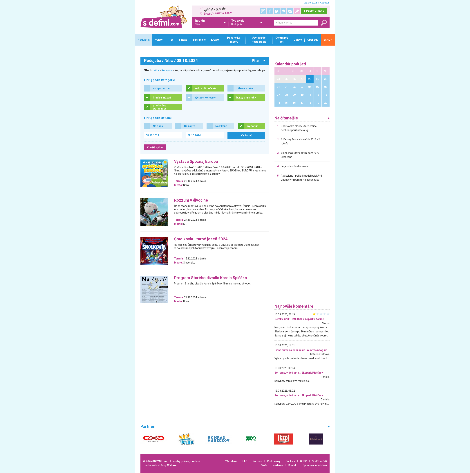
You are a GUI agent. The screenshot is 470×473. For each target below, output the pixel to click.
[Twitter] (277, 11)
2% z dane (231, 461)
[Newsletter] (290, 11)
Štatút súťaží (319, 461)
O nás (264, 465)
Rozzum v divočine (191, 200)
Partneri (257, 461)
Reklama (278, 465)
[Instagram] (263, 11)
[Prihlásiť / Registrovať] (297, 11)
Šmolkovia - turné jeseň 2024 (201, 239)
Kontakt (292, 465)
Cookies (290, 461)
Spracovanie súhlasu (315, 465)
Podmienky (273, 461)
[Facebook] (270, 11)
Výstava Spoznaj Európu (196, 162)
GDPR (303, 461)
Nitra (156, 70)
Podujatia (167, 70)
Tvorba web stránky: (160, 465)
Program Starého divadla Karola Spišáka (210, 278)
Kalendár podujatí (290, 64)
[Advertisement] (302, 244)
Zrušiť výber (155, 147)
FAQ (245, 461)
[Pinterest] (283, 11)
